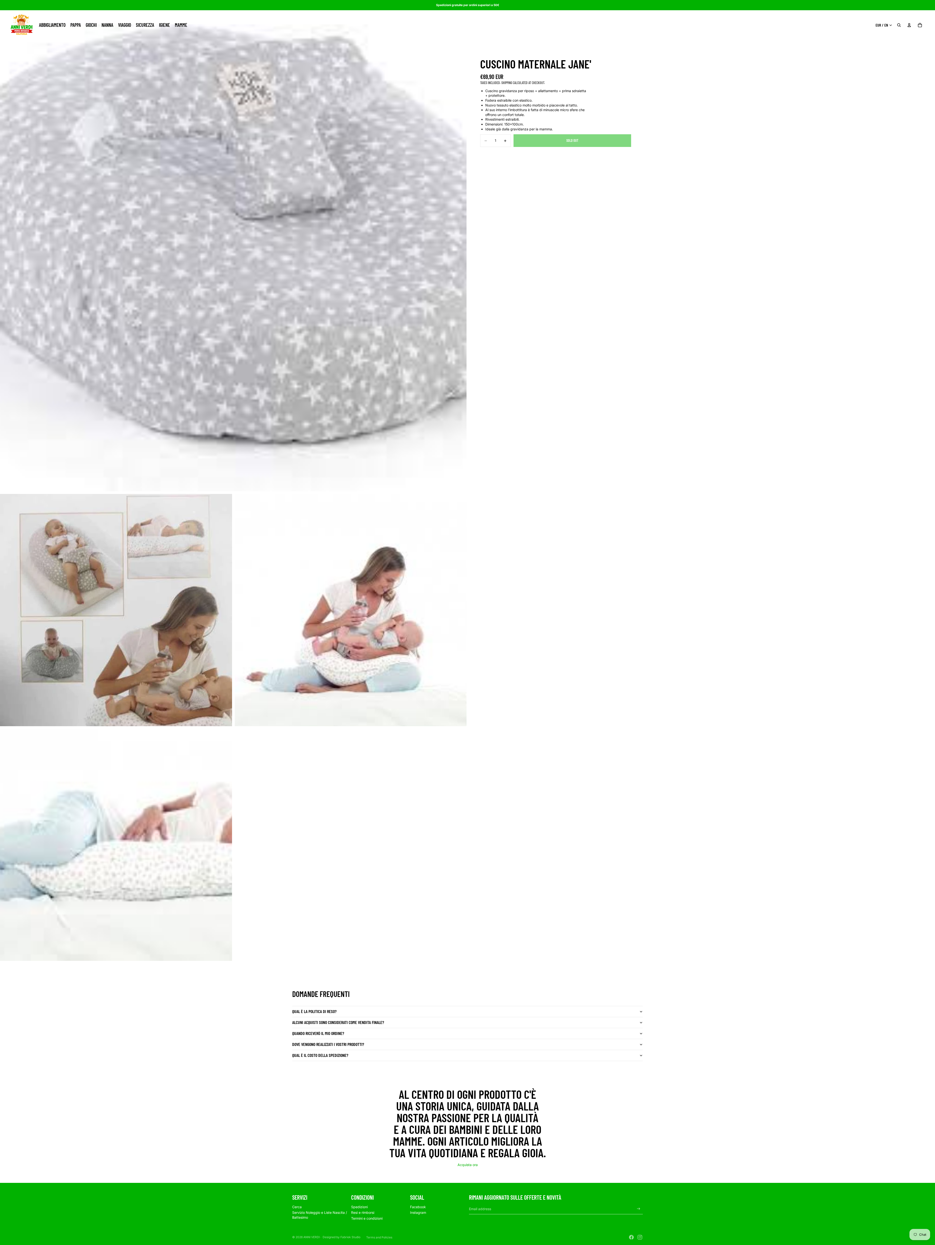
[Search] (899, 25)
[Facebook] (631, 1237)
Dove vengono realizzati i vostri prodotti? (328, 1044)
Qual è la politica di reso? (314, 1011)
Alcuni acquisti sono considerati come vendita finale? (338, 1022)
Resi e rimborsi (362, 1212)
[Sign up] (638, 1209)
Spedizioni (359, 1207)
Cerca (297, 1207)
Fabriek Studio (350, 1237)
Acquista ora (468, 1165)
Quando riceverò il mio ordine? (318, 1033)
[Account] (909, 25)
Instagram (418, 1212)
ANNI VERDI (311, 1237)
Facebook (418, 1207)
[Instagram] (640, 1237)
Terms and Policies (379, 1237)
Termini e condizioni (367, 1218)
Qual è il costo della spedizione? (320, 1055)
